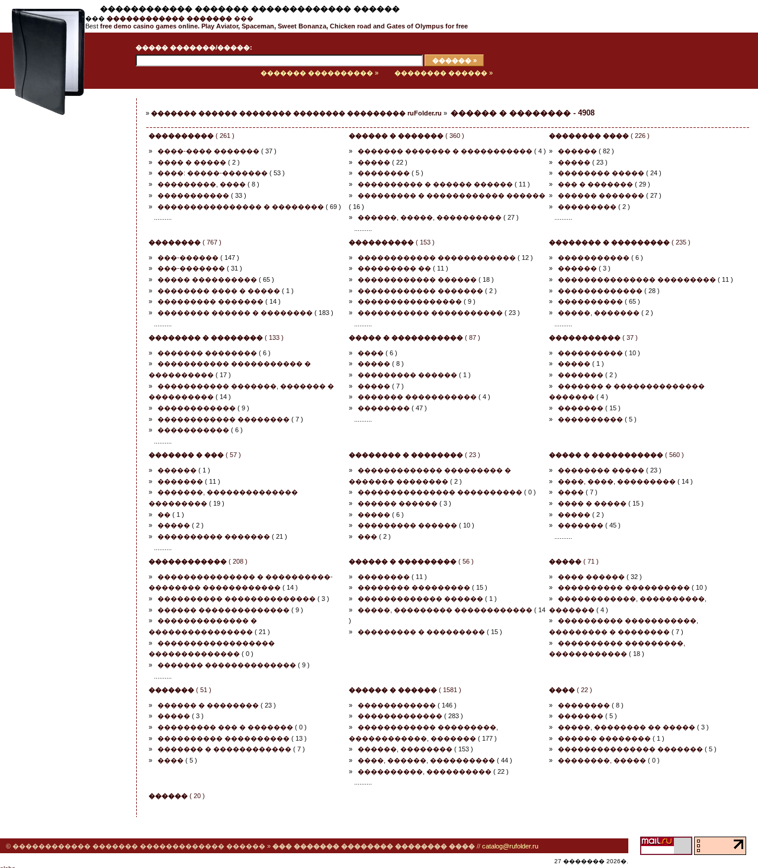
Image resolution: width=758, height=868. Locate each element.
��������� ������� (211, 301)
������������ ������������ (437, 257)
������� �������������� (227, 664)
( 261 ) (192, 135)
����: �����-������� (213, 172)
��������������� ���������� (440, 492)
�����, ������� (599, 312)
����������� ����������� (430, 312)
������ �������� (604, 738)
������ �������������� (224, 609)
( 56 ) (411, 561)
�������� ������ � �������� (235, 312)
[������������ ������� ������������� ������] (42, 86)
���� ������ (591, 576)
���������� (590, 301)
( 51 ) (180, 689)
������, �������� (405, 749)
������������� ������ (420, 598)
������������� (600, 290)
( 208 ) (198, 561)
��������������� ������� (630, 749)
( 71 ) (574, 561)
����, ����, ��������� (617, 481)
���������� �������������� (237, 598)
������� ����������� (417, 396)
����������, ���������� (425, 771)
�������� (384, 172)
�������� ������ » (443, 72)
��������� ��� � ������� (225, 727)
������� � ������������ (224, 749)
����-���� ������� (208, 151)
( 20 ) (177, 795)
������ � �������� (208, 705)
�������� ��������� (414, 587)
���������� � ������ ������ (435, 184)
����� (374, 162)
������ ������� (601, 195)
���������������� (410, 301)
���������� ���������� (624, 587)
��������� (587, 206)
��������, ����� (602, 760)
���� (371, 352)
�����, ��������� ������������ (445, 609)
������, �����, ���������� (430, 217)
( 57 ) (195, 454)
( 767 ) (185, 242)
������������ (197, 408)
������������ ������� (420, 290)
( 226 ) (599, 135)
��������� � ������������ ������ (451, 195)
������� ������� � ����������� (445, 151)
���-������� (191, 268)
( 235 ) (619, 242)
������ (577, 151)
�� (164, 514)
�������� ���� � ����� (219, 290)
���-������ (188, 257)
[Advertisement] (56, 282)
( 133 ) (216, 337)
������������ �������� (224, 419)
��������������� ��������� (637, 279)
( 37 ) (593, 337)
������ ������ (398, 503)
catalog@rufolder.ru (510, 846)
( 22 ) (570, 689)
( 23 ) (414, 454)
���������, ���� (202, 184)
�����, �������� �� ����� (626, 727)
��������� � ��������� (421, 631)
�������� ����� (601, 172)
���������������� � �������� (241, 206)
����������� (193, 195)
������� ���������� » (319, 72)
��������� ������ (407, 374)
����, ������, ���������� (426, 760)
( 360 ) (406, 135)
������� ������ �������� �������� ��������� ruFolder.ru (296, 113)
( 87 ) (414, 337)
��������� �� (394, 268)
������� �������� (207, 352)
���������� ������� (214, 536)
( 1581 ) (405, 689)
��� (180, 18)
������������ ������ (417, 279)
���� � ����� (192, 162)
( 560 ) (616, 454)
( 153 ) (392, 242)
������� (580, 374)
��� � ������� (595, 184)
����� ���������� (207, 279)
